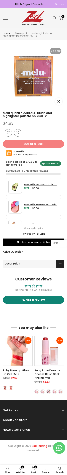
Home (6, 33)
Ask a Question (13, 252)
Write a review (33, 300)
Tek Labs (40, 233)
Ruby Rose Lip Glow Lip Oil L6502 (16, 372)
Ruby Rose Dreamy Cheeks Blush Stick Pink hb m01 (47, 374)
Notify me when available (33, 242)
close (60, 4)
